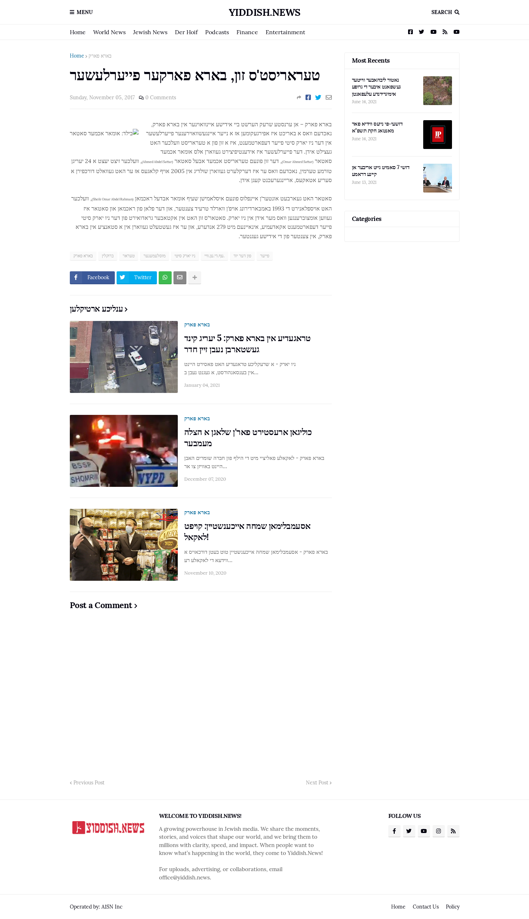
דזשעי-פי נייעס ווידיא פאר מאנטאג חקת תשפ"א (377, 127)
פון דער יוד (242, 255)
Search (441, 12)
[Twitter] (318, 97)
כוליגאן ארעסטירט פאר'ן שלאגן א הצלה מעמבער (248, 437)
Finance (247, 32)
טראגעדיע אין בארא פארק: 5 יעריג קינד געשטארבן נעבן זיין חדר (247, 343)
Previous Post (88, 782)
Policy (453, 907)
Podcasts (217, 32)
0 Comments (160, 97)
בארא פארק (100, 56)
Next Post (317, 782)
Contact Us (426, 907)
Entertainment (285, 32)
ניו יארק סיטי (185, 255)
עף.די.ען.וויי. (214, 255)
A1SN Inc (111, 907)
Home (78, 32)
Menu (85, 12)
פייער (264, 255)
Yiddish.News (264, 12)
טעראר (129, 255)
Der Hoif (186, 32)
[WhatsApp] (165, 277)
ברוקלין (108, 255)
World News (109, 32)
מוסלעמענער (155, 255)
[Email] (329, 97)
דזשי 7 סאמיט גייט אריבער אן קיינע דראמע (381, 171)
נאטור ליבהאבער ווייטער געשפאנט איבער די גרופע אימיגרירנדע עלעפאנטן (376, 86)
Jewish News (150, 32)
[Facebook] (308, 97)
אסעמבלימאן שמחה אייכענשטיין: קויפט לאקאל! (247, 531)
